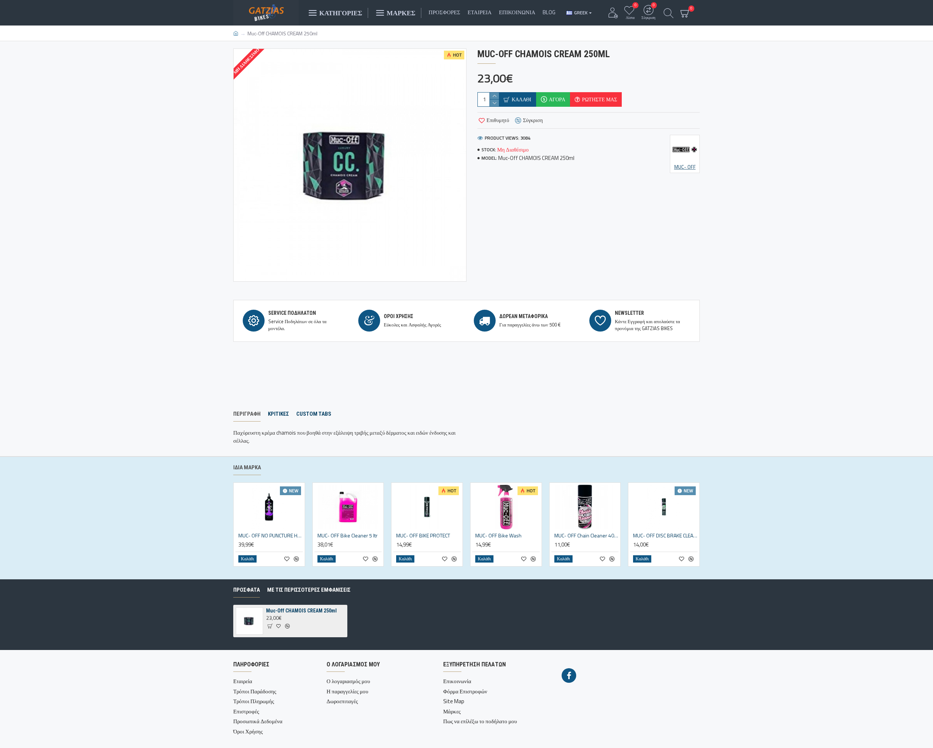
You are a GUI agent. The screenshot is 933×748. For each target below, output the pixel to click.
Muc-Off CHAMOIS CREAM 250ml (301, 611)
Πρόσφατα (246, 590)
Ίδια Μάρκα (247, 467)
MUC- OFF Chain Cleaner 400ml (586, 535)
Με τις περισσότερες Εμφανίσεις (309, 590)
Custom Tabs (313, 414)
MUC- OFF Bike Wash (498, 535)
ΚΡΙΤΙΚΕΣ (278, 414)
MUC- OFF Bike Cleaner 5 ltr (347, 535)
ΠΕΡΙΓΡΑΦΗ (247, 414)
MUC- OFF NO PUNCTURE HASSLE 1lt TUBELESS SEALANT (270, 535)
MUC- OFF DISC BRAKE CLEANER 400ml (665, 535)
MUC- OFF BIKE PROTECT (423, 535)
